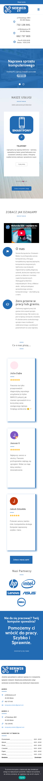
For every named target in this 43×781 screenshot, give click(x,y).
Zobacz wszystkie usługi (21, 188)
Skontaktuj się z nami (21, 651)
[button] (16, 181)
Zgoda (22, 777)
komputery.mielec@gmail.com (14, 705)
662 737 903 (23, 36)
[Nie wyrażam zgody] (40, 774)
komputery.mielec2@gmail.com (14, 727)
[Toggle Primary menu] (38, 9)
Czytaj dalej (21, 164)
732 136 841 (23, 24)
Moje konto (22, 2)
